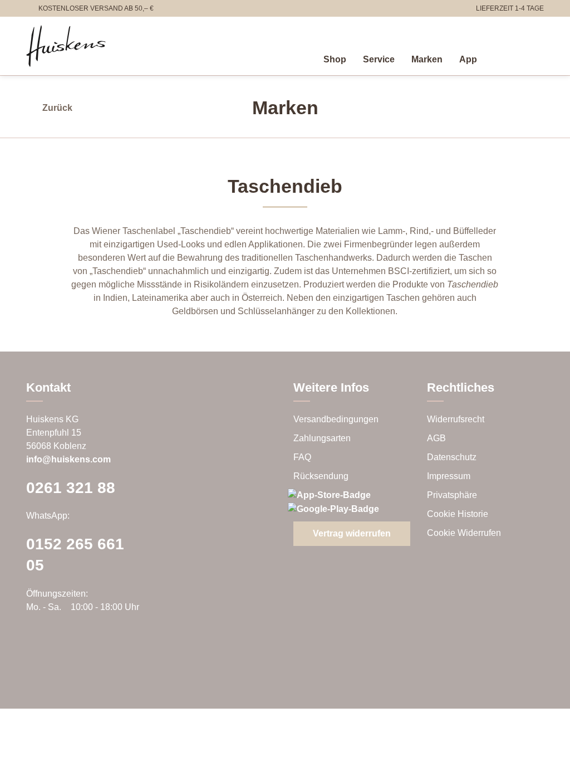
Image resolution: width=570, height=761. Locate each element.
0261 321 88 (70, 487)
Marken (427, 59)
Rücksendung (320, 476)
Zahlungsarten (322, 438)
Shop (334, 59)
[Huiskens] (66, 46)
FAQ (302, 457)
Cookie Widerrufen (464, 533)
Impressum (448, 476)
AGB (436, 438)
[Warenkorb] (537, 57)
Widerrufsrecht (455, 419)
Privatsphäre (452, 495)
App (468, 59)
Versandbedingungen (336, 419)
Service (379, 59)
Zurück (57, 108)
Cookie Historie (457, 514)
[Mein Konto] (512, 57)
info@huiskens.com (68, 459)
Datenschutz (451, 457)
